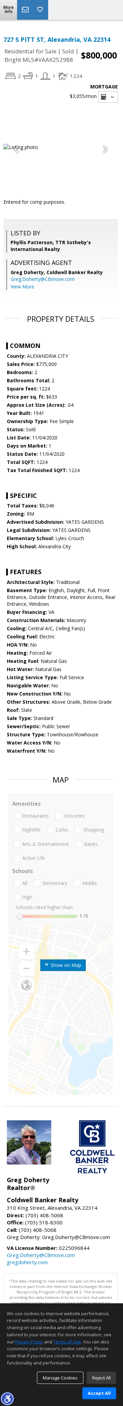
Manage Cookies (60, 1378)
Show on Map (65, 965)
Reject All (101, 1378)
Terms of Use (67, 1342)
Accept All (99, 1393)
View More (22, 286)
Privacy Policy (29, 1342)
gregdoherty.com (27, 1262)
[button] (7, 1398)
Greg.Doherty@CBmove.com (43, 279)
